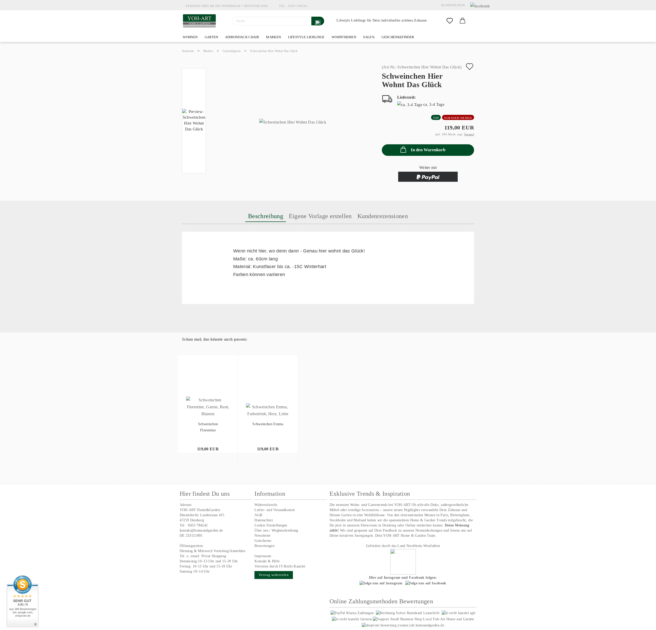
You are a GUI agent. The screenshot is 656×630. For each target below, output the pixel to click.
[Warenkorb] (462, 21)
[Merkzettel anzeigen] (449, 21)
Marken (273, 37)
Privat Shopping (213, 556)
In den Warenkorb (428, 149)
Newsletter (262, 535)
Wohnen (190, 37)
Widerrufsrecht (265, 505)
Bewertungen (264, 546)
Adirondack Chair (241, 37)
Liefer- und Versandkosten (274, 510)
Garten (211, 37)
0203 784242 (198, 525)
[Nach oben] (642, 622)
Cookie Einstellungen (270, 525)
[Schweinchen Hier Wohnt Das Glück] (292, 122)
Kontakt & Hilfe (267, 561)
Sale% (368, 37)
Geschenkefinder (397, 37)
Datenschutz (263, 520)
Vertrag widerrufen (274, 575)
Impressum (262, 556)
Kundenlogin (452, 5)
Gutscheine (262, 541)
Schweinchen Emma (267, 424)
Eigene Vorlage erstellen (320, 216)
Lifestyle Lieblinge (305, 37)
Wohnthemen (343, 37)
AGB (258, 515)
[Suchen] (317, 21)
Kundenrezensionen (382, 216)
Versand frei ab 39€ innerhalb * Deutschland (227, 5)
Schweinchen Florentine (208, 427)
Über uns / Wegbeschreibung (276, 530)
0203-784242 (298, 5)
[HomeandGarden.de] (199, 21)
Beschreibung (265, 216)
